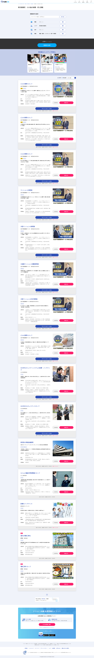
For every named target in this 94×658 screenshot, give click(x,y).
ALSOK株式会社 (24, 372)
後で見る (56, 102)
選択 (63, 25)
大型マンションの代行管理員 (29, 299)
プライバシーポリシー (43, 648)
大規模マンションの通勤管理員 (30, 264)
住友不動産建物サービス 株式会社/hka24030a (30, 228)
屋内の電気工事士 (26, 535)
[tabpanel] (47, 63)
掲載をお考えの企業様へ (65, 648)
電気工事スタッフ (26, 566)
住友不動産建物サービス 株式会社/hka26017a (30, 192)
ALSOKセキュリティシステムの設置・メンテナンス (35, 369)
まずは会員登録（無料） (47, 624)
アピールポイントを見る (47, 108)
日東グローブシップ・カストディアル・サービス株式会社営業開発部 (34, 444)
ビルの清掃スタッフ (26, 84)
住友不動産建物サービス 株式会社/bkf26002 (30, 120)
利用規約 (26, 648)
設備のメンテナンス (26, 503)
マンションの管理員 (26, 190)
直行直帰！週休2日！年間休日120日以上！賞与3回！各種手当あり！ (33, 510)
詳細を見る (66, 102)
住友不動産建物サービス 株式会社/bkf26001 (30, 156)
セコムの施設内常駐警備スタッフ (30, 473)
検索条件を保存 (47, 45)
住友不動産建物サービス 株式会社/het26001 (30, 337)
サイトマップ (37, 648)
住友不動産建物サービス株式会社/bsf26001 (29, 86)
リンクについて (31, 648)
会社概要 (53, 648)
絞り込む (62, 16)
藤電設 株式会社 (24, 538)
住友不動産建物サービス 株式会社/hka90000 (30, 266)
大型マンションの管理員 (28, 226)
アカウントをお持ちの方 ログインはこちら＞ (47, 627)
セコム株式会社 (24, 475)
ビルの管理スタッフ (26, 117)
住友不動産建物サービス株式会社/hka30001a (29, 301)
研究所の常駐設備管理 (27, 442)
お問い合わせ (58, 648)
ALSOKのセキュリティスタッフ (30, 406)
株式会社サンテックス (25, 506)
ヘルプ (50, 648)
